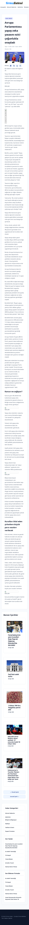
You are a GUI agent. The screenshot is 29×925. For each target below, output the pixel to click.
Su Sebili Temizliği (10, 851)
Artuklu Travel (9, 863)
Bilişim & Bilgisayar (11, 820)
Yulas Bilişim (9, 859)
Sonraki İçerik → (14, 796)
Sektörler (20, 7)
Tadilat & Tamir (9, 827)
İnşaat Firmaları (10, 831)
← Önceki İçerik (14, 792)
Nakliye (7, 823)
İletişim (26, 7)
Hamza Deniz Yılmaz (11, 866)
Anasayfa (3, 7)
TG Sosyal (8, 855)
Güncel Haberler (11, 7)
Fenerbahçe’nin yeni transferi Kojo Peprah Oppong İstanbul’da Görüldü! (14, 845)
